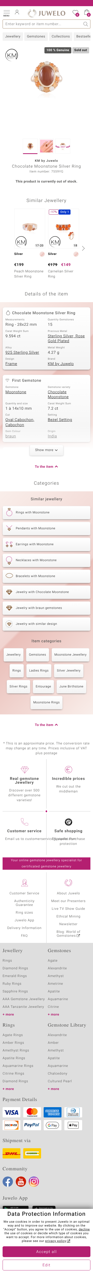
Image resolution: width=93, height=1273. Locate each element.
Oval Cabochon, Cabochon (19, 422)
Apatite (54, 991)
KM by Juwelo (61, 364)
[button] (6, 12)
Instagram (34, 1181)
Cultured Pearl (60, 1081)
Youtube (21, 1181)
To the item (44, 466)
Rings (16, 670)
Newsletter (68, 924)
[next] (82, 248)
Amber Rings (13, 1042)
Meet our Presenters (68, 901)
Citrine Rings (13, 1073)
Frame (11, 364)
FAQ (24, 935)
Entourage (43, 686)
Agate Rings (13, 1035)
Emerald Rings (15, 976)
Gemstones (36, 36)
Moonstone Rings (46, 702)
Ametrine (55, 983)
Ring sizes (24, 912)
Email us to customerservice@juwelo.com (40, 839)
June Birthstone (71, 686)
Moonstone (15, 392)
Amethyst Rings (16, 1050)
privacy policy (55, 1241)
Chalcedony (57, 1073)
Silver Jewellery (69, 670)
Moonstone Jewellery (71, 655)
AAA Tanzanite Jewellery (23, 1006)
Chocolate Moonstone (58, 394)
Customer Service (25, 893)
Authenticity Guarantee (24, 903)
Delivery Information (24, 928)
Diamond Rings (15, 968)
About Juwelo (68, 893)
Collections (61, 36)
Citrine (53, 1006)
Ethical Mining (68, 916)
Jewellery (12, 36)
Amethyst (56, 976)
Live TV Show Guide (68, 908)
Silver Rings (18, 686)
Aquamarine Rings (18, 1066)
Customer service (24, 831)
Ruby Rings (12, 983)
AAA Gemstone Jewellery (24, 999)
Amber (53, 1042)
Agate (53, 960)
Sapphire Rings (15, 991)
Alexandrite (57, 968)
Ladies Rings (39, 670)
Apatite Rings (14, 1058)
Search (86, 24)
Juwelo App (24, 920)
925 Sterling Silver (22, 353)
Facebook (8, 1181)
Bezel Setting (60, 420)
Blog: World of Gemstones (69, 934)
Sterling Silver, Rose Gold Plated (66, 338)
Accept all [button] (46, 1252)
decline (84, 1229)
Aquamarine (58, 999)
